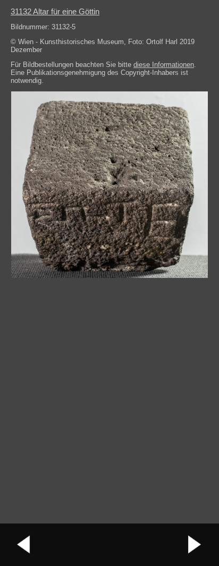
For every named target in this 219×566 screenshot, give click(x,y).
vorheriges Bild (24, 544)
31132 (55, 11)
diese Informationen (163, 65)
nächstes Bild (195, 544)
